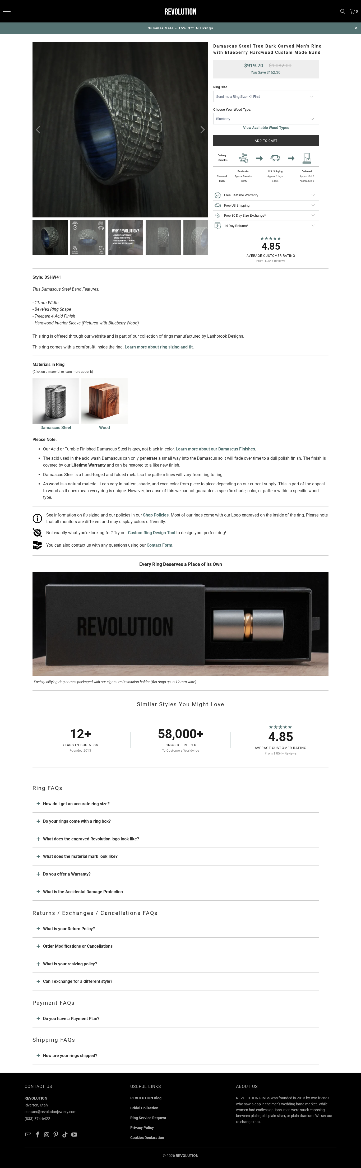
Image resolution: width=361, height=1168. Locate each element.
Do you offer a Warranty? (67, 874)
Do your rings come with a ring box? (77, 821)
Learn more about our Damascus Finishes (215, 449)
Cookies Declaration (147, 1138)
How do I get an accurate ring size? (76, 803)
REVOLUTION (187, 1155)
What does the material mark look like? (80, 856)
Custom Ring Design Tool (151, 532)
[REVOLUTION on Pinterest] (56, 1135)
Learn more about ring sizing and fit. (159, 347)
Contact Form (159, 545)
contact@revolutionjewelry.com (50, 1112)
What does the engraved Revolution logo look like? (91, 838)
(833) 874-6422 (37, 1118)
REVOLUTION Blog (145, 1098)
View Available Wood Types (266, 127)
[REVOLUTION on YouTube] (74, 1135)
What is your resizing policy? (70, 963)
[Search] (343, 11)
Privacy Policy (142, 1127)
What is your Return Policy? (69, 928)
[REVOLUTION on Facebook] (38, 1135)
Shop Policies (156, 515)
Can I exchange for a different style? (77, 981)
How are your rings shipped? (70, 1055)
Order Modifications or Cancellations (78, 946)
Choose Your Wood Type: (232, 109)
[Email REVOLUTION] (29, 1135)
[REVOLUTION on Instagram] (47, 1135)
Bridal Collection (144, 1108)
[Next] (202, 129)
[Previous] (38, 129)
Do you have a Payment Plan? (71, 1018)
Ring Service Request (148, 1118)
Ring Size (220, 87)
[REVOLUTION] (180, 11)
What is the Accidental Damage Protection (83, 891)
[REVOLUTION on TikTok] (65, 1135)
